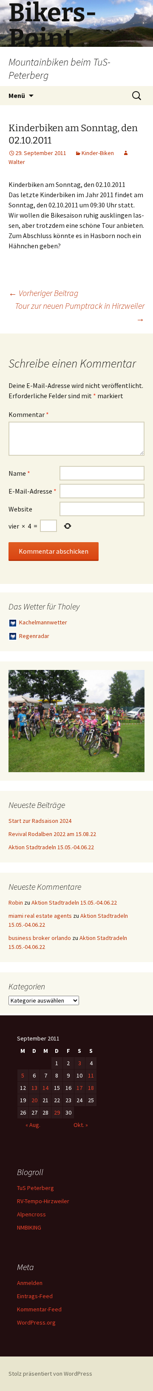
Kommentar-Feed (39, 1309)
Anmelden (29, 1283)
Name (19, 473)
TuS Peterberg (35, 1188)
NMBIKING (29, 1227)
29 (57, 1112)
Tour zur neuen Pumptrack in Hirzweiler (79, 312)
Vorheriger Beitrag (43, 292)
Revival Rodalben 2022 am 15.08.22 (52, 834)
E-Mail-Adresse (32, 491)
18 (91, 1088)
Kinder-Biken (98, 153)
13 (34, 1088)
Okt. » (81, 1125)
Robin (15, 902)
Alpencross (31, 1214)
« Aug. (33, 1125)
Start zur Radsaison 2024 (39, 821)
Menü (16, 95)
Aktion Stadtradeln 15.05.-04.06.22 (51, 847)
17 (79, 1088)
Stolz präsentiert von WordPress (50, 1373)
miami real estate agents (40, 916)
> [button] (134, 719)
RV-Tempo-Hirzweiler (43, 1201)
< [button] (19, 719)
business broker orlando (39, 938)
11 (91, 1075)
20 (34, 1100)
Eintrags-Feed (35, 1296)
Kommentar (28, 414)
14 (45, 1088)
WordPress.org (36, 1322)
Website (20, 509)
